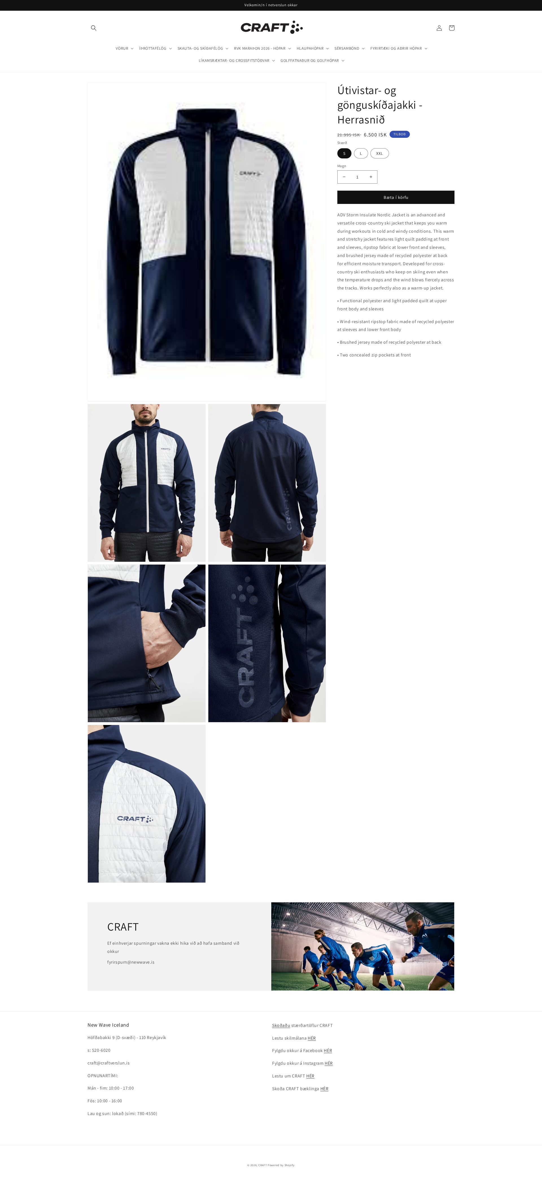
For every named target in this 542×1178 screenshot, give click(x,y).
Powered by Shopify (281, 1165)
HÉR (312, 1038)
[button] (94, 28)
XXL (379, 153)
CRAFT (262, 1165)
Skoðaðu (281, 1025)
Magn (341, 165)
